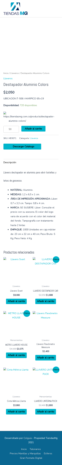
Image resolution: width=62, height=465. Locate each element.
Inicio (6, 73)
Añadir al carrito (33, 128)
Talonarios (35, 449)
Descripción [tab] (9, 162)
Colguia (28, 438)
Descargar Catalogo (23, 146)
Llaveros (14, 73)
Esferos (48, 453)
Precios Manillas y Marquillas (25, 453)
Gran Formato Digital (31, 458)
